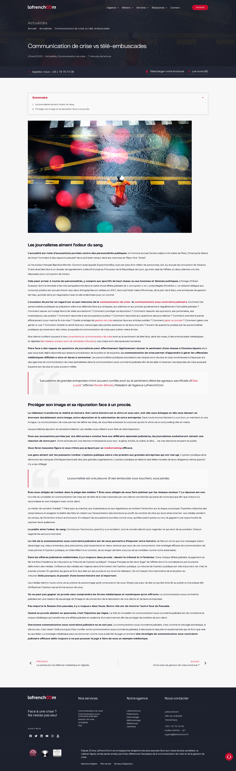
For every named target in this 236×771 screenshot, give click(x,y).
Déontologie (133, 717)
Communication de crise (71, 56)
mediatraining (113, 448)
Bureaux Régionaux (123, 764)
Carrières (131, 727)
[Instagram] (52, 736)
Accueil (32, 29)
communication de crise (115, 302)
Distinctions (132, 714)
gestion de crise (104, 320)
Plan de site (105, 764)
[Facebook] (30, 736)
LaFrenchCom (134, 711)
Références (132, 723)
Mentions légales (89, 764)
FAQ (80, 726)
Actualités (45, 29)
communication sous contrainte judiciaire (161, 302)
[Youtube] (47, 736)
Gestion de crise (86, 719)
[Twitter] (36, 736)
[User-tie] (58, 736)
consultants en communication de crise (89, 336)
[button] (113, 7)
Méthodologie (134, 720)
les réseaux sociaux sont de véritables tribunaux (68, 341)
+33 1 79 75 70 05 (174, 726)
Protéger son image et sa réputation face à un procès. (63, 109)
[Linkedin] (41, 736)
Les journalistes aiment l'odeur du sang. (54, 104)
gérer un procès (173, 320)
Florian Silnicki (103, 385)
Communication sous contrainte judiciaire (89, 715)
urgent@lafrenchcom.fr (176, 735)
